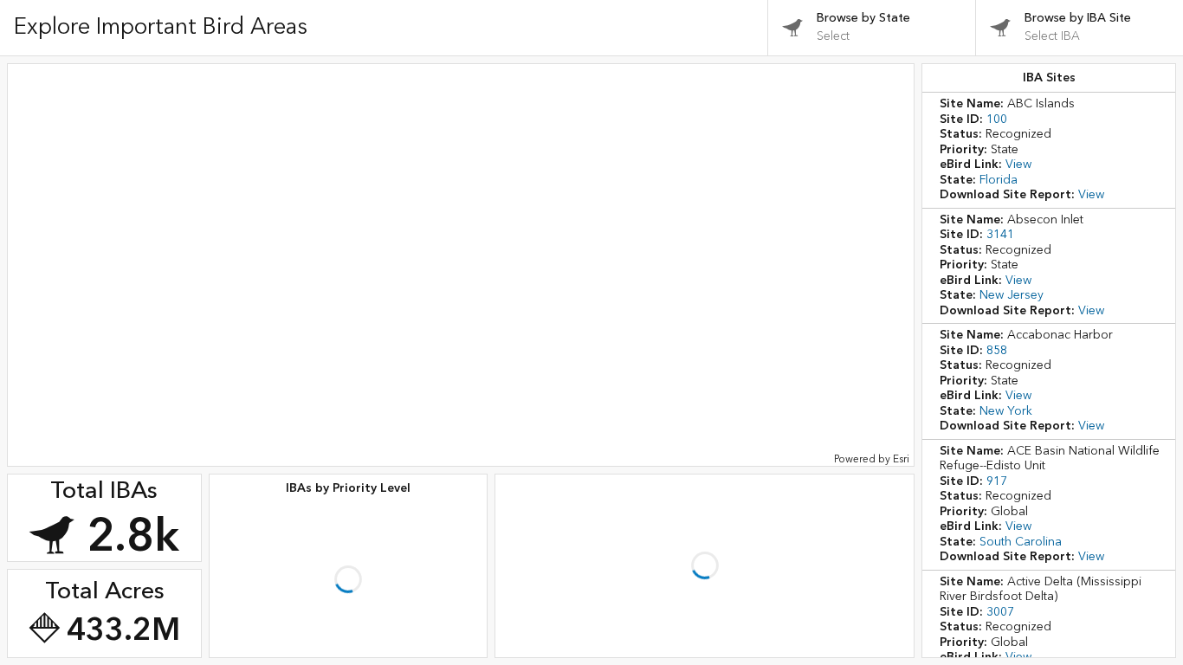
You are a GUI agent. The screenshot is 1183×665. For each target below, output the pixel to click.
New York (1031, 411)
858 (1022, 350)
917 (1022, 481)
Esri (901, 459)
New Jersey (1037, 295)
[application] (461, 265)
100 (1022, 119)
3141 (1026, 234)
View (1044, 164)
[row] (1048, 150)
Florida (1024, 180)
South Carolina (1046, 542)
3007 (1026, 612)
